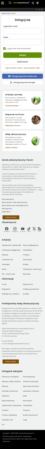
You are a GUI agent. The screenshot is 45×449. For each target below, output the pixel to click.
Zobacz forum (10, 217)
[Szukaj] (10, 4)
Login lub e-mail (10, 26)
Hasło (5, 37)
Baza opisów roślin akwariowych (14, 202)
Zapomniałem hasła (13, 68)
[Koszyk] (37, 3)
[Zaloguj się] (32, 3)
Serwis (13, 13)
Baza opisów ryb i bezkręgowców (15, 205)
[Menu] (2, 3)
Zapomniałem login (32, 68)
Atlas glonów (7, 208)
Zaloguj (22, 55)
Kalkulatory (6, 212)
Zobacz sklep (10, 361)
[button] (22, 76)
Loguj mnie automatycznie (19, 48)
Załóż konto (22, 62)
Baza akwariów (8, 199)
